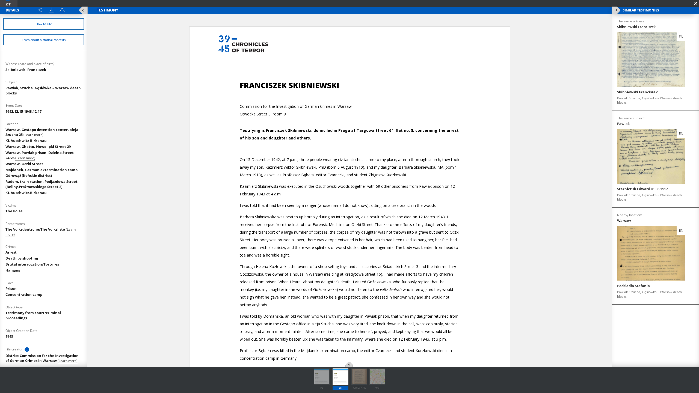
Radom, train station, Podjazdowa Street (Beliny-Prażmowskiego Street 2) (41, 184)
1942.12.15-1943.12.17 (23, 111)
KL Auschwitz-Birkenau (26, 140)
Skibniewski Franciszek (25, 69)
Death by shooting (21, 258)
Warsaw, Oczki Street (24, 163)
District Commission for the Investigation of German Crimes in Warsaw (42, 358)
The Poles (13, 211)
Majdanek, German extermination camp (41, 169)
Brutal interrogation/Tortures (32, 264)
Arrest (11, 252)
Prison (11, 288)
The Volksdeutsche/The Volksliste (35, 229)
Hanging (12, 270)
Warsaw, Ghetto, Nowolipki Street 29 (38, 146)
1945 (9, 336)
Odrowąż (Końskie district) (28, 175)
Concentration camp (23, 294)
